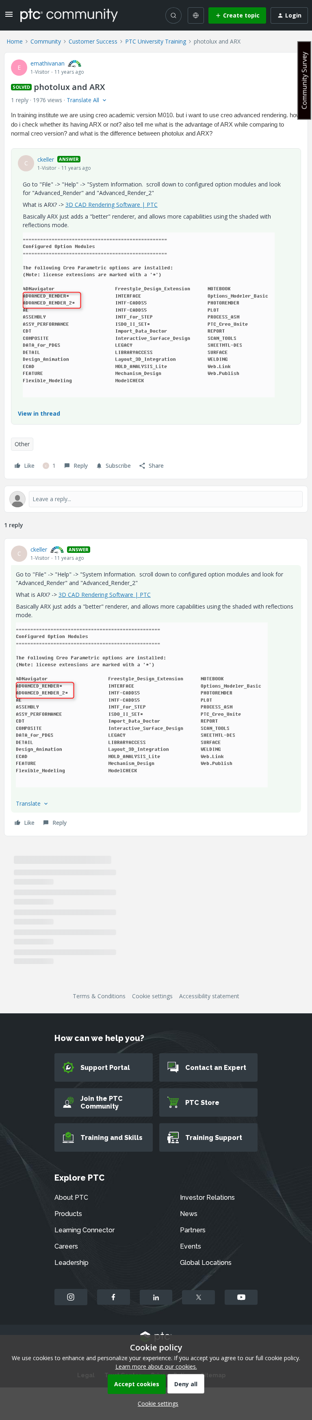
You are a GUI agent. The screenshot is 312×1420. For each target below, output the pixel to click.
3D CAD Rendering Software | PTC (111, 204)
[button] (9, 17)
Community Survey (304, 80)
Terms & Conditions (99, 996)
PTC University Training (155, 41)
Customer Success (93, 41)
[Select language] (196, 15)
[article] (156, 687)
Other (22, 444)
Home (14, 41)
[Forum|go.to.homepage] (69, 15)
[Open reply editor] (156, 499)
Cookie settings (152, 996)
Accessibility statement (209, 996)
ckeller (45, 159)
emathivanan (47, 63)
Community (45, 41)
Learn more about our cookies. (156, 1366)
